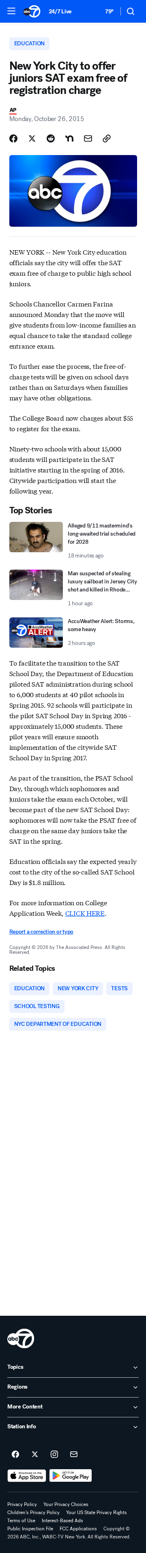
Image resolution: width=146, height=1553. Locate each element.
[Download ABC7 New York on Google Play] (70, 1475)
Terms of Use (21, 1520)
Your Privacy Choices (65, 1504)
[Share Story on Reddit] (51, 138)
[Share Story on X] (32, 138)
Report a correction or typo (41, 932)
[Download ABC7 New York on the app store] (26, 1475)
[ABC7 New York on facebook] (15, 1455)
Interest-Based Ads (62, 1520)
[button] (11, 11)
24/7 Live (60, 11)
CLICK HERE (85, 912)
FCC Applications (78, 1528)
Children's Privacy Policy (33, 1512)
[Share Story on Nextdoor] (69, 138)
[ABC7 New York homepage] (32, 11)
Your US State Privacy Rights (96, 1512)
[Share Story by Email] (88, 138)
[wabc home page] (20, 1338)
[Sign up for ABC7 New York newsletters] (74, 1455)
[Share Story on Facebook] (13, 138)
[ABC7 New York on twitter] (35, 1455)
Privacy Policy (22, 1504)
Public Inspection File (30, 1528)
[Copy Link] (107, 138)
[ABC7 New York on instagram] (54, 1455)
